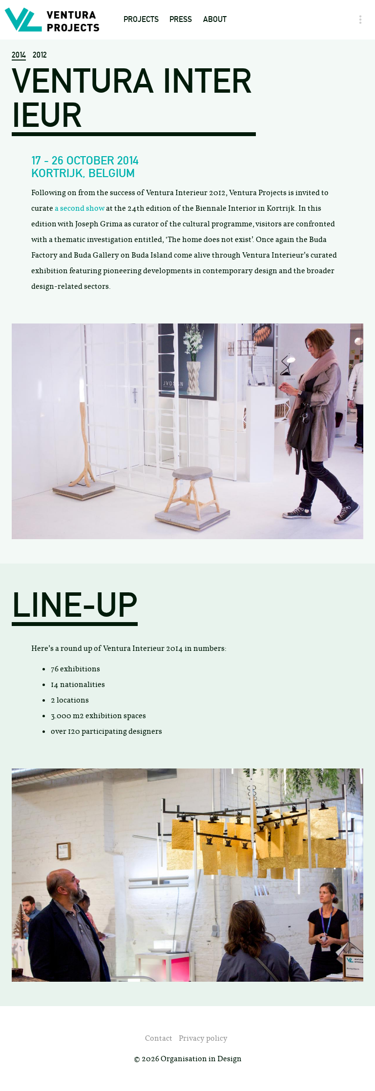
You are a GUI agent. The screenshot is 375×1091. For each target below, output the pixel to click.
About (215, 19)
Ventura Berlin (154, 204)
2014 (19, 55)
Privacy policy (203, 1038)
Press (180, 19)
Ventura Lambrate (160, 146)
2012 (40, 55)
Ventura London (156, 185)
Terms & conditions (240, 89)
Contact (219, 69)
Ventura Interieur (159, 166)
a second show (79, 208)
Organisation (229, 50)
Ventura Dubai (152, 108)
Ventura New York (159, 127)
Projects (141, 19)
